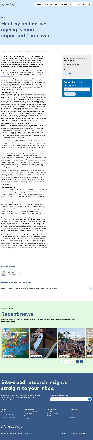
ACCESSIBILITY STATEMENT (69, 433)
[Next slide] (81, 361)
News (71, 4)
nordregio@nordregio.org (12, 412)
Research (39, 4)
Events (78, 4)
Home (2, 51)
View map (26, 418)
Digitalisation (36, 356)
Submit (70, 94)
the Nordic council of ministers (21, 434)
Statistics (64, 4)
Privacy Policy (83, 433)
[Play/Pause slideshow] (63, 361)
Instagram (72, 417)
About (84, 4)
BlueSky (71, 414)
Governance (7, 356)
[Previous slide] (77, 361)
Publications (48, 4)
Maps (56, 4)
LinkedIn (71, 412)
